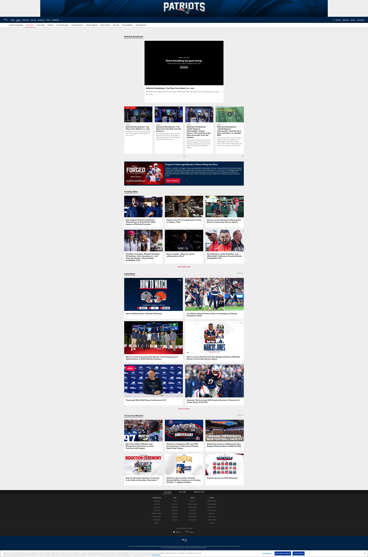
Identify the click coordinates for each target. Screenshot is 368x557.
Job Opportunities (211, 519)
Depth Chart (175, 504)
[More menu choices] (62, 20)
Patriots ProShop (211, 501)
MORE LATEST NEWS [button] (184, 408)
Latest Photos (156, 510)
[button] (184, 67)
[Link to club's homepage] (5, 20)
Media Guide (211, 516)
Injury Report (174, 507)
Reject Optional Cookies (283, 553)
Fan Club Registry (211, 504)
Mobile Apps (211, 513)
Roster (174, 501)
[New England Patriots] (184, 540)
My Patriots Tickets (192, 504)
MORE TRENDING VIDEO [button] (184, 266)
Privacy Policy (156, 555)
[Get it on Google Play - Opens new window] (190, 532)
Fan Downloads (212, 510)
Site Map (156, 523)
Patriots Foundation (157, 513)
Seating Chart (192, 513)
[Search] (334, 20)
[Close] (365, 553)
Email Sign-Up (211, 507)
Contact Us (212, 523)
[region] (184, 553)
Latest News (157, 501)
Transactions (174, 513)
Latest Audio (157, 507)
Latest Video (157, 504)
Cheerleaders (156, 519)
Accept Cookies (298, 553)
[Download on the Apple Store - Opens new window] (177, 532)
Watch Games (192, 519)
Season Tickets (192, 507)
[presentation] (243, 156)
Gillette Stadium (192, 516)
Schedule (174, 516)
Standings (174, 519)
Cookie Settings (267, 553)
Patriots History (157, 516)
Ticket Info (192, 501)
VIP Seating (192, 510)
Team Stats (175, 510)
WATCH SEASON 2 (173, 180)
